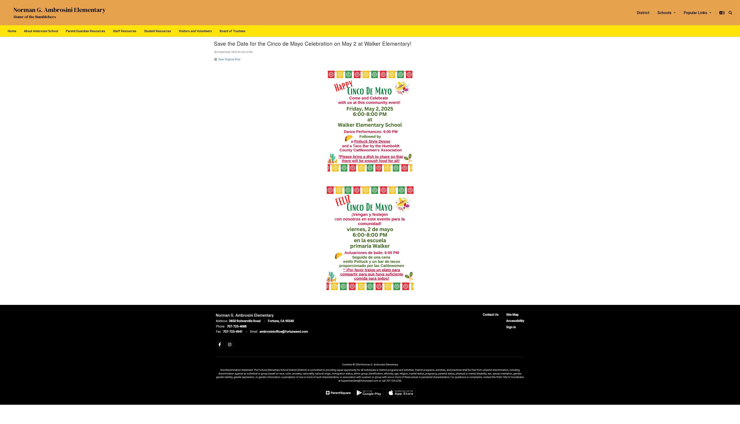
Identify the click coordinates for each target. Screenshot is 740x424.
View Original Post (229, 59)
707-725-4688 (236, 326)
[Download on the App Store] (400, 392)
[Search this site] (730, 13)
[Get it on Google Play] (369, 392)
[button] (666, 12)
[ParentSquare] (338, 393)
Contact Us (491, 314)
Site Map (512, 314)
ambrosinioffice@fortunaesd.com (284, 331)
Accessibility (515, 321)
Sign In (511, 327)
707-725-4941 (233, 331)
